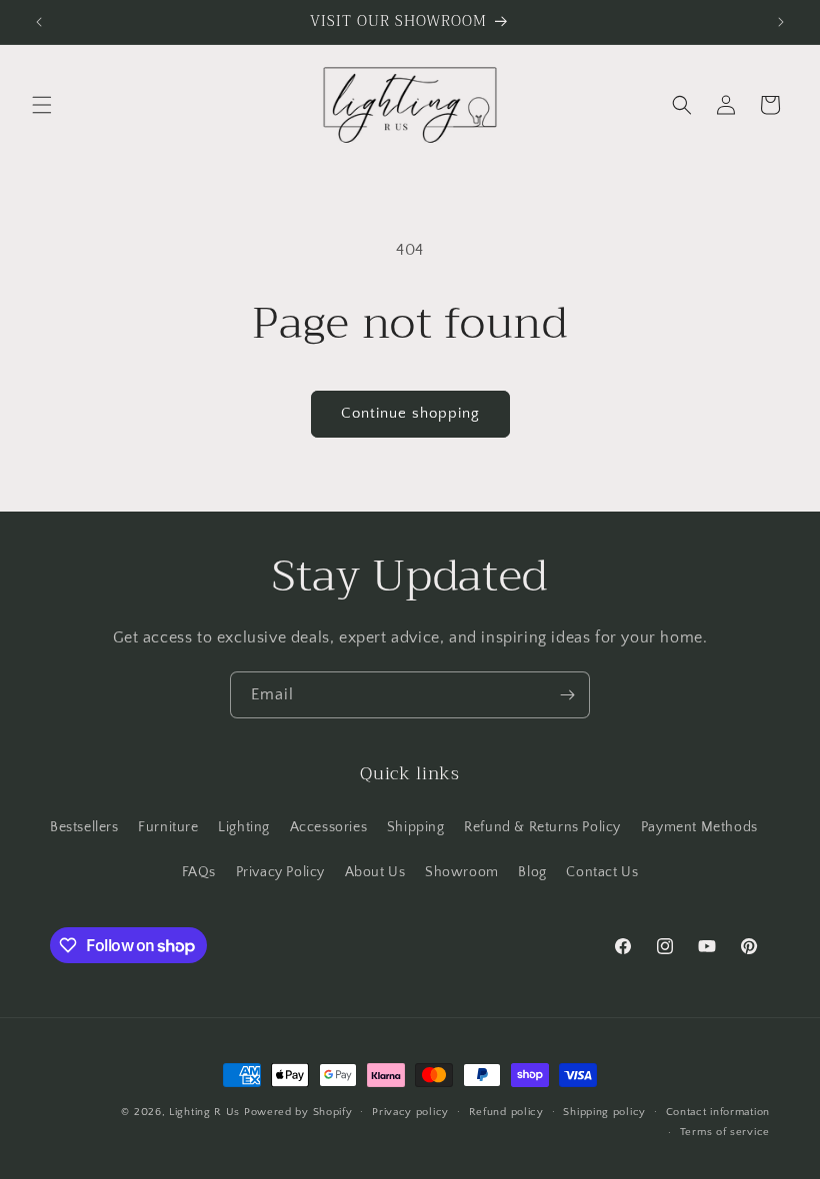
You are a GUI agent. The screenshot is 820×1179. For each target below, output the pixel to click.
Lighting (244, 827)
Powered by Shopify (298, 1112)
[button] (42, 105)
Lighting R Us (204, 1112)
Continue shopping (410, 413)
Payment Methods (699, 827)
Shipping (416, 827)
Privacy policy (410, 1112)
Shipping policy (604, 1112)
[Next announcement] (781, 22)
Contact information (718, 1112)
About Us (375, 872)
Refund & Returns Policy (542, 827)
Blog (532, 872)
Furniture (168, 827)
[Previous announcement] (39, 22)
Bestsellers (84, 827)
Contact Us (602, 872)
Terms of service (725, 1132)
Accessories (329, 827)
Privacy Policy (280, 872)
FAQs (199, 872)
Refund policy (506, 1112)
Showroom (462, 872)
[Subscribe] (567, 694)
